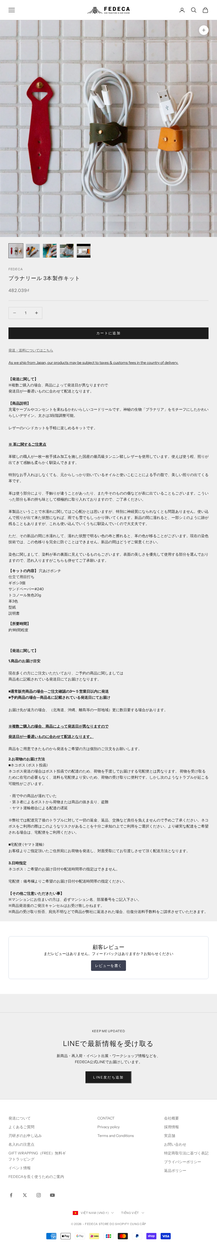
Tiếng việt (130, 1213)
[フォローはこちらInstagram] (38, 1195)
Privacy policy (108, 1127)
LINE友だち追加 (108, 1077)
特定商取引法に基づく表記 (186, 1153)
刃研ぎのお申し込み (25, 1135)
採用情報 (171, 1127)
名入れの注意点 (21, 1144)
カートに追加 (108, 333)
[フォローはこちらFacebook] (11, 1195)
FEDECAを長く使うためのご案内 (36, 1176)
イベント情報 (19, 1168)
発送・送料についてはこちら (30, 350)
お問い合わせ (175, 1144)
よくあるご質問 (21, 1127)
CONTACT (106, 1118)
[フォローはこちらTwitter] (25, 1195)
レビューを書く (108, 965)
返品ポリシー (175, 1170)
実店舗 (169, 1135)
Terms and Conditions (116, 1135)
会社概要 (171, 1118)
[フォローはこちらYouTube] (52, 1195)
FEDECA (15, 269)
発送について (19, 1118)
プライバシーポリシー (182, 1161)
